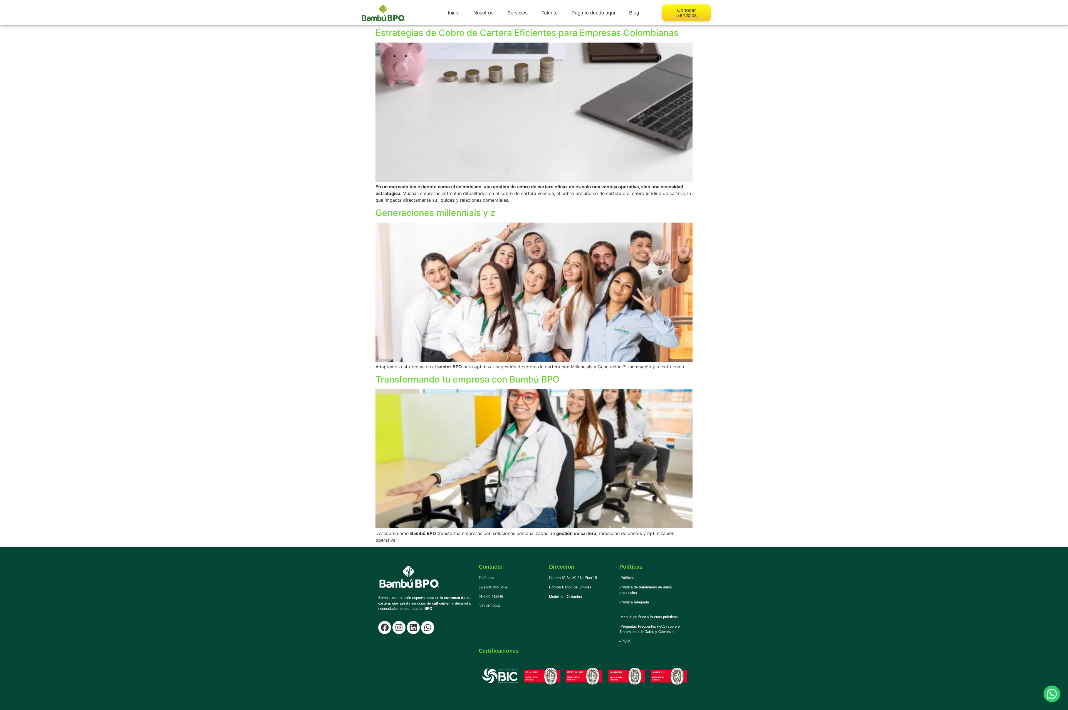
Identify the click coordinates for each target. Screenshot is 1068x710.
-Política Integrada (634, 602)
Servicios (517, 13)
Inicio (453, 13)
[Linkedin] (413, 627)
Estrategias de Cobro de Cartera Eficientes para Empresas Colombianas (526, 32)
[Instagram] (398, 627)
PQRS (626, 641)
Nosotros (483, 13)
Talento (550, 13)
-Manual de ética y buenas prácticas (648, 617)
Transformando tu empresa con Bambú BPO (467, 379)
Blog (634, 13)
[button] (1052, 694)
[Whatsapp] (427, 627)
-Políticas (627, 578)
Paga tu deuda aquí (593, 13)
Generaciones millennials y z (435, 212)
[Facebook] (384, 627)
